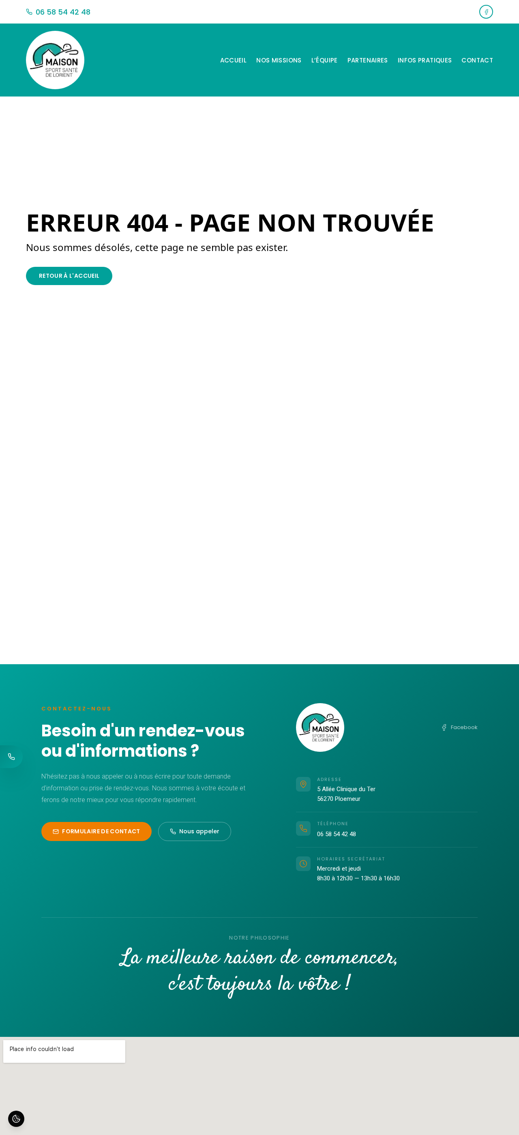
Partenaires (367, 60)
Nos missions (279, 60)
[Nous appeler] (11, 756)
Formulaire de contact (101, 831)
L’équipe (324, 60)
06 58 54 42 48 (336, 834)
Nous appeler (199, 831)
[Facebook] (486, 12)
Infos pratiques (425, 60)
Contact (477, 60)
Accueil (233, 60)
